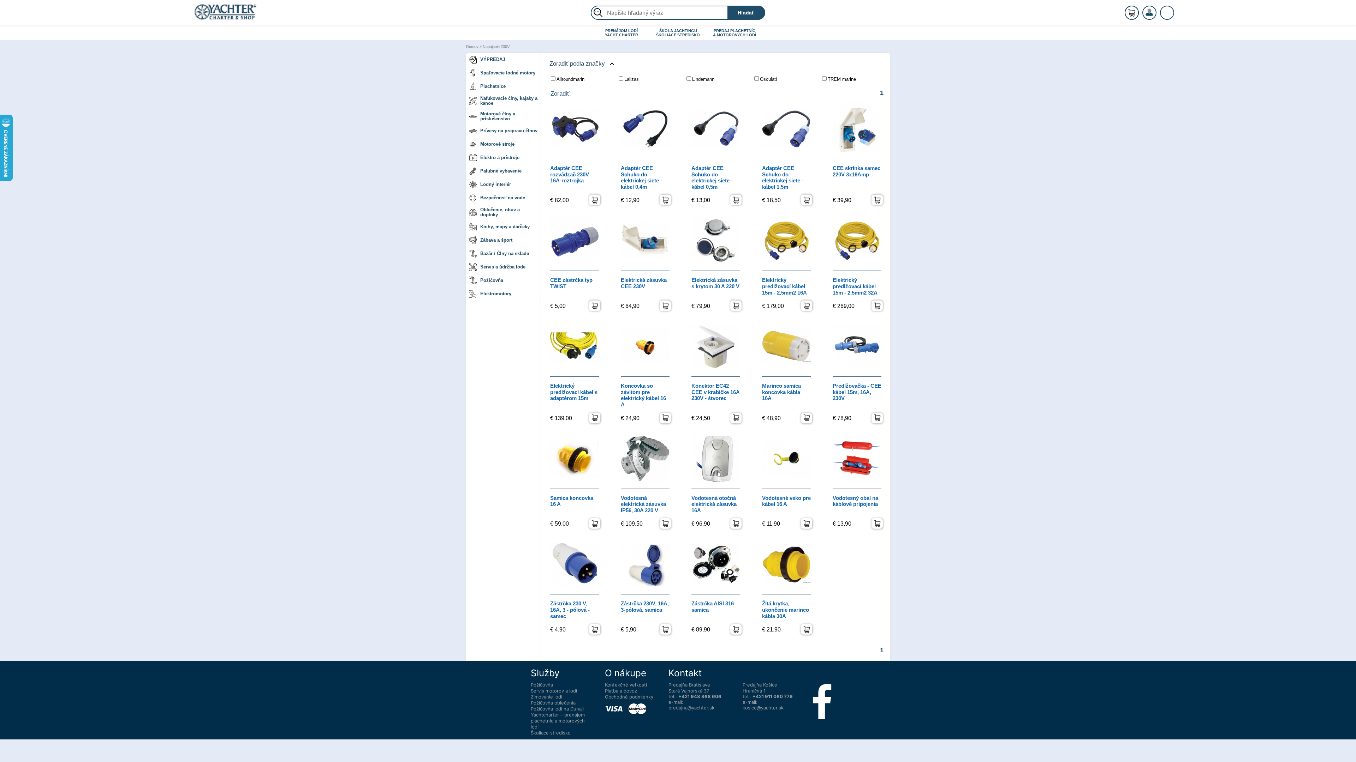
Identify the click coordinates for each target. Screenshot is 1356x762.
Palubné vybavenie (501, 171)
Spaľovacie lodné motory (507, 72)
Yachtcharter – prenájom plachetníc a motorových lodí (558, 721)
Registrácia (1156, 10)
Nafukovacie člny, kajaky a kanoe (508, 101)
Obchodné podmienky (629, 697)
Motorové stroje (497, 144)
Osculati (768, 79)
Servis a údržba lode (502, 267)
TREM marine (842, 79)
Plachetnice (493, 86)
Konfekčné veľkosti (626, 685)
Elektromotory (495, 293)
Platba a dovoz (621, 691)
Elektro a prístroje (499, 157)
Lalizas (631, 79)
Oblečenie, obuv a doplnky (500, 212)
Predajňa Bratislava (689, 685)
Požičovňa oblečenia (553, 703)
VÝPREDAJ (492, 59)
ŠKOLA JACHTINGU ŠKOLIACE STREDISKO (678, 33)
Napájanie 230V (496, 46)
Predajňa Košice (760, 685)
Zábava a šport (496, 240)
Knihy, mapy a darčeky (505, 226)
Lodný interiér (495, 184)
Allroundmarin (570, 79)
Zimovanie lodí (546, 697)
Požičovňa (491, 280)
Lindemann (703, 79)
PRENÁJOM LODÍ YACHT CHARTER (621, 33)
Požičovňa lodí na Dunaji (557, 709)
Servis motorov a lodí (554, 691)
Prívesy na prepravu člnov (508, 130)
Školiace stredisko (551, 733)
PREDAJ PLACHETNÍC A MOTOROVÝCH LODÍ (734, 33)
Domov (472, 46)
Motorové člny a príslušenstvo (497, 116)
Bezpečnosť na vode (502, 197)
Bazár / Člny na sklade (504, 253)
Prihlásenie (1156, 16)
